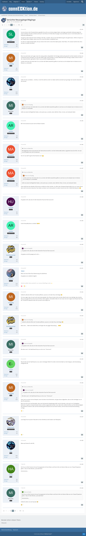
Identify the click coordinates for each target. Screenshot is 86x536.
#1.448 (81, 197)
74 (14, 25)
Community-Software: (43, 534)
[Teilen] (83, 25)
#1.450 (81, 244)
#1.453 (81, 315)
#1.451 (81, 268)
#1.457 (81, 416)
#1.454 (81, 339)
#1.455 (81, 359)
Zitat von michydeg (28, 104)
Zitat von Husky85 (28, 248)
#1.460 (81, 488)
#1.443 (81, 77)
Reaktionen (6, 44)
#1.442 (81, 53)
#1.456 (81, 382)
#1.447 (81, 168)
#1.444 (81, 100)
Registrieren (76, 1)
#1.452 (81, 292)
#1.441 (81, 29)
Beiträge (5, 46)
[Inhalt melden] (82, 47)
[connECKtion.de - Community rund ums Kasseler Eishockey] (43, 8)
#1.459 (81, 464)
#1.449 (81, 220)
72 (9, 25)
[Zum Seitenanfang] (83, 534)
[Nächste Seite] (21, 25)
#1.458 (81, 440)
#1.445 (81, 120)
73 (11, 25)
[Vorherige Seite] (2, 25)
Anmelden (69, 1)
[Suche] (82, 1)
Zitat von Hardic (27, 492)
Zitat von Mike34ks (28, 148)
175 (19, 25)
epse (23, 271)
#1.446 (81, 144)
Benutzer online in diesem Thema (10, 520)
